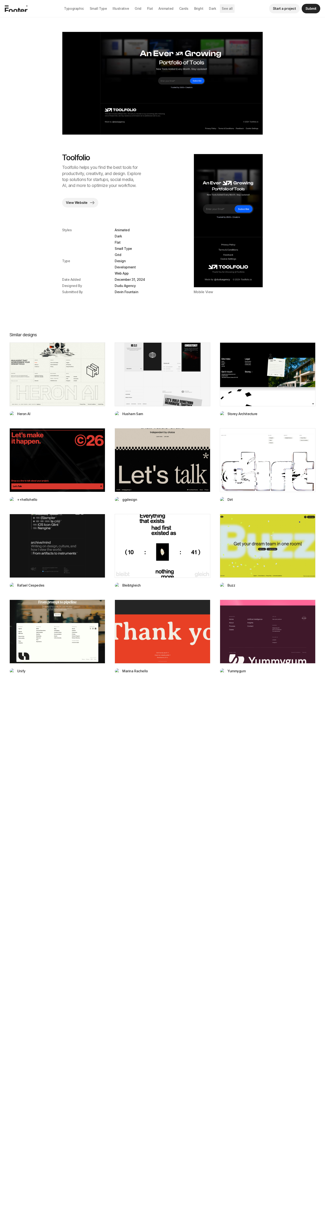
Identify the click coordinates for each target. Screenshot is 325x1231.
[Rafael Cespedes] (57, 546)
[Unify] (57, 631)
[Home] (16, 8)
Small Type (98, 8)
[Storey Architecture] (267, 374)
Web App (122, 273)
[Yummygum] (267, 631)
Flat (150, 8)
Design (120, 261)
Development (125, 267)
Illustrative (121, 8)
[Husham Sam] (162, 374)
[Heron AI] (57, 374)
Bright (198, 8)
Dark (212, 8)
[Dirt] (267, 460)
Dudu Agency (125, 285)
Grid (138, 8)
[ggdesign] (162, 460)
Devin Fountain (126, 292)
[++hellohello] (57, 460)
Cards (183, 8)
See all (227, 8)
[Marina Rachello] (162, 631)
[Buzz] (267, 546)
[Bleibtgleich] (162, 546)
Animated (165, 8)
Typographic (74, 8)
